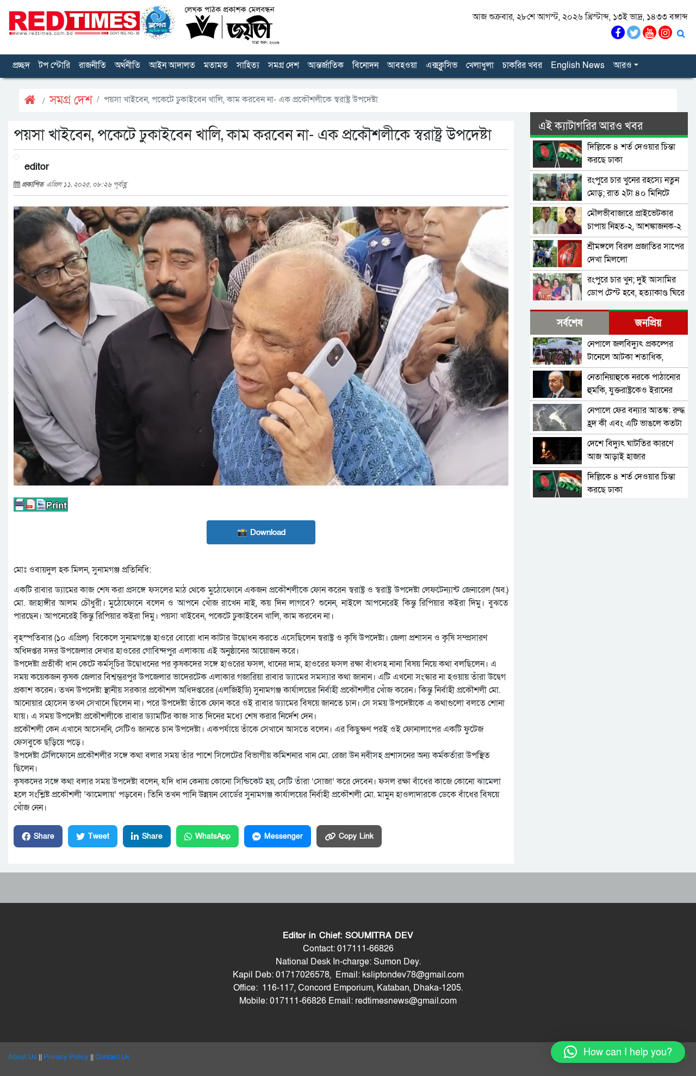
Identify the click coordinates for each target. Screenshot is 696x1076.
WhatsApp (213, 836)
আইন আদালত (172, 65)
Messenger (283, 836)
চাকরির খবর (522, 65)
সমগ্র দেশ (283, 65)
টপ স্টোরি (54, 65)
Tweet (98, 836)
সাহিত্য (248, 65)
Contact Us (112, 1057)
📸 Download (261, 532)
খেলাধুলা (480, 65)
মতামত (216, 65)
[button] (618, 1052)
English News (578, 65)
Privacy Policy (66, 1057)
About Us (22, 1057)
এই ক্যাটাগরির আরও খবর (590, 126)
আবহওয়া (402, 65)
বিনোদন (365, 65)
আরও (622, 65)
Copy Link (356, 836)
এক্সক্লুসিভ (441, 65)
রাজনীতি (92, 65)
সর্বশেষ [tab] (569, 323)
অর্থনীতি (127, 65)
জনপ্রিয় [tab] (648, 323)
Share (44, 836)
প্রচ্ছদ (21, 65)
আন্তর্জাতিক (326, 65)
